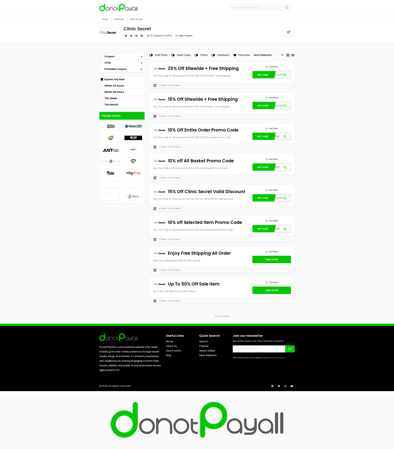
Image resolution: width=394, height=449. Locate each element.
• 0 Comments (174, 85)
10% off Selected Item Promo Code (205, 222)
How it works (173, 350)
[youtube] (291, 386)
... (231, 75)
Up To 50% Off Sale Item (194, 284)
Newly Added (207, 350)
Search (203, 341)
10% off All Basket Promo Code (201, 161)
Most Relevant (208, 355)
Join (290, 348)
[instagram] (285, 386)
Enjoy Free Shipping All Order (199, 253)
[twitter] (131, 36)
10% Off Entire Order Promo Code (203, 130)
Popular (204, 346)
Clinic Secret (136, 19)
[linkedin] (141, 36)
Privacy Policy (278, 357)
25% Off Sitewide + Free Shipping (203, 68)
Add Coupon (185, 35)
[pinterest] (136, 36)
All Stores (119, 19)
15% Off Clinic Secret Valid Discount (206, 192)
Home (105, 19)
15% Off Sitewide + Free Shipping (203, 99)
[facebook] (126, 36)
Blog (168, 355)
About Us (171, 346)
